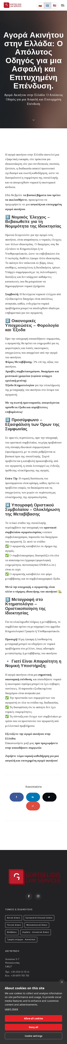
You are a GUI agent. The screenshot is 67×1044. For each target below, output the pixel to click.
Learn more (11, 1009)
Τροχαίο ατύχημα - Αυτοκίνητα (21, 939)
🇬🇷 (47, 5)
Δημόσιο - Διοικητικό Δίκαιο (35, 932)
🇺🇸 (55, 5)
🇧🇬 (40, 5)
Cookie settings (33, 1035)
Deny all (33, 1027)
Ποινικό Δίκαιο (14, 925)
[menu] (62, 5)
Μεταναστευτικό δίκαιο (36, 925)
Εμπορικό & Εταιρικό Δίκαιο (39, 918)
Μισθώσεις (12, 932)
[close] (62, 982)
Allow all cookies (33, 1018)
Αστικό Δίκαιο (13, 918)
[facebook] (28, 896)
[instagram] (38, 896)
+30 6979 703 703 (20, 975)
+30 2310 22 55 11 (20, 972)
